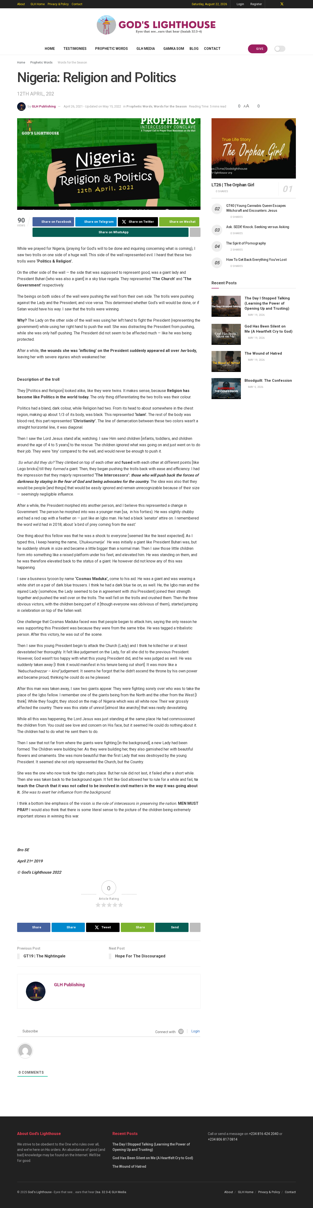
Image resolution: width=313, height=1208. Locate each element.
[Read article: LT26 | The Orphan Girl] (254, 148)
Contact (77, 4)
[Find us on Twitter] (282, 4)
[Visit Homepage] (156, 25)
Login (240, 4)
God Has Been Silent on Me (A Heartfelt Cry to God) (152, 1158)
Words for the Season (72, 62)
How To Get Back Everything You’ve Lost (256, 260)
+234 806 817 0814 (222, 1139)
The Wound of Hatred (263, 353)
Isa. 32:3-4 (103, 1192)
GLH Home (38, 4)
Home (50, 49)
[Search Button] (294, 48)
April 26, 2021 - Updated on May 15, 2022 (92, 106)
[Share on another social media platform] (195, 232)
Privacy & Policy (58, 4)
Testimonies (75, 49)
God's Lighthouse (40, 1192)
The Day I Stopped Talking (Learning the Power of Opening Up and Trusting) (267, 303)
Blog (194, 49)
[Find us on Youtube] (288, 4)
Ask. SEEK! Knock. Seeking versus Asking (257, 227)
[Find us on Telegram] (269, 4)
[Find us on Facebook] (275, 4)
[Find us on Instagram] (294, 4)
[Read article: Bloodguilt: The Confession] (226, 388)
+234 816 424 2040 (264, 1134)
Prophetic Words (111, 49)
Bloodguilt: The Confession (268, 380)
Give (259, 49)
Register (256, 4)
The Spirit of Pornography (246, 243)
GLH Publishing (44, 106)
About (21, 4)
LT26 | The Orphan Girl (233, 184)
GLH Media (145, 49)
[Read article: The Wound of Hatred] (226, 361)
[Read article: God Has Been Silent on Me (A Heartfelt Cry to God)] (226, 334)
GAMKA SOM (173, 49)
